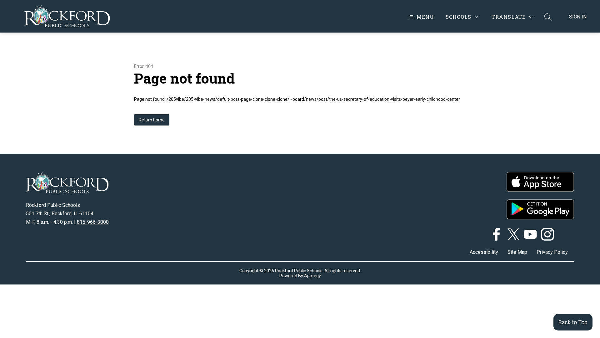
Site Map (517, 252)
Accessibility (484, 252)
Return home (152, 119)
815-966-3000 (93, 222)
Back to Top (573, 322)
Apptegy (312, 275)
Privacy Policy (552, 252)
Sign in (578, 17)
